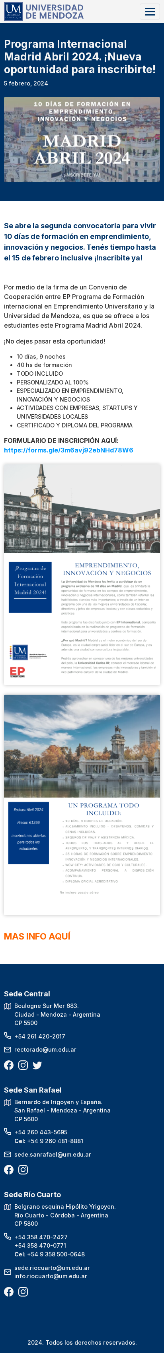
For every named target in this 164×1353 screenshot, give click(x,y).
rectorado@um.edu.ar (45, 1049)
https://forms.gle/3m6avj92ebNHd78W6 (68, 450)
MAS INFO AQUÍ (37, 936)
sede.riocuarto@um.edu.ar (52, 1267)
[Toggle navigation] (150, 11)
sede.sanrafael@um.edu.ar (52, 1154)
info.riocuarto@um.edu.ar (50, 1276)
